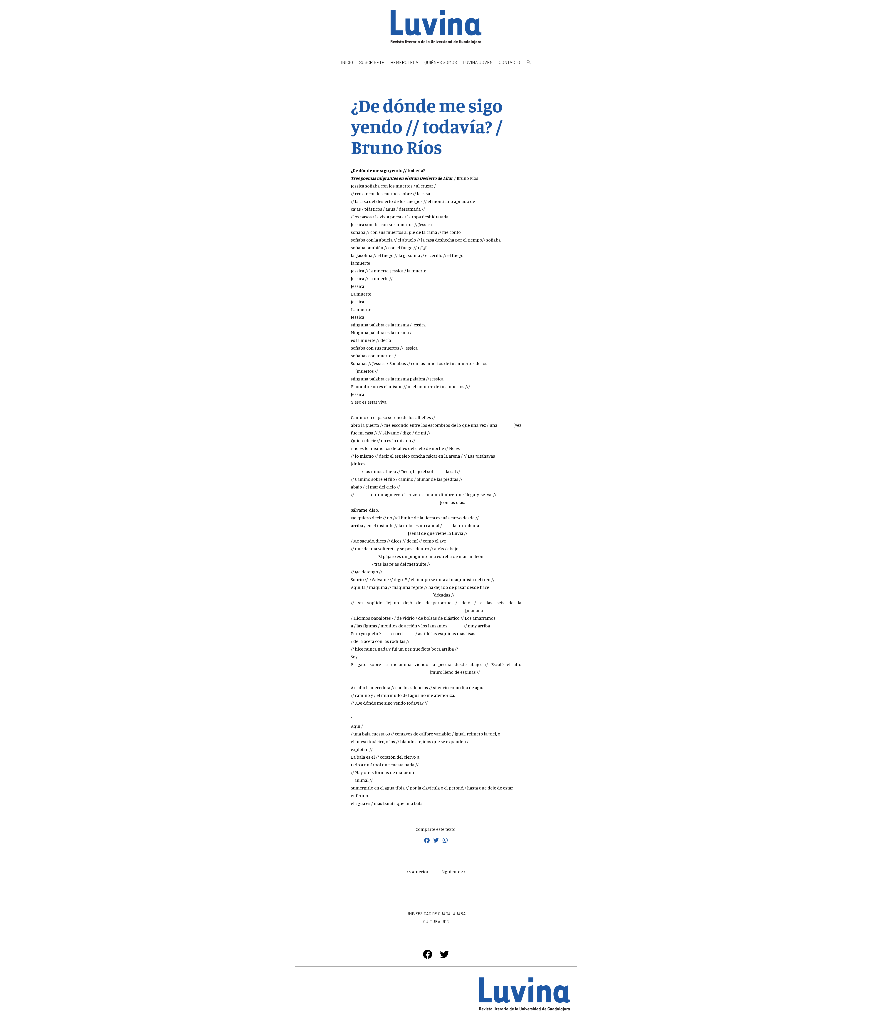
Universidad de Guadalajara (436, 913)
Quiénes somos (440, 62)
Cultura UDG (436, 921)
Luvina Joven (478, 62)
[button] (528, 62)
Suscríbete (371, 62)
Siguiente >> (453, 871)
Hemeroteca (404, 62)
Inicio (347, 62)
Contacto (509, 62)
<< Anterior (417, 871)
